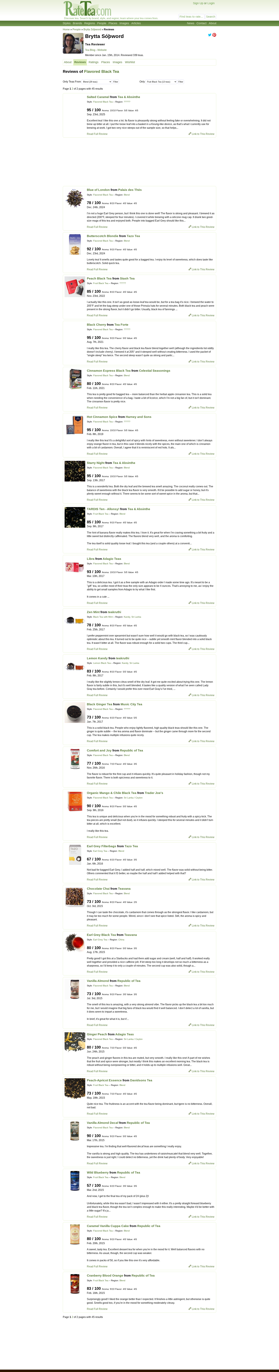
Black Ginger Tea (99, 704)
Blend (127, 194)
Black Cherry (96, 324)
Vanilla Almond (98, 981)
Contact (201, 23)
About (212, 23)
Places (112, 23)
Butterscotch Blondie (102, 236)
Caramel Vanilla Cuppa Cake (108, 1226)
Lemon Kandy (97, 658)
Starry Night (95, 463)
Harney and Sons (138, 417)
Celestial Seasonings (154, 370)
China (121, 939)
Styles (67, 23)
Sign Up (198, 3)
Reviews (80, 62)
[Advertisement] (139, 161)
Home (66, 29)
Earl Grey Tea (100, 851)
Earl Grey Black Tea (101, 935)
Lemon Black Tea (102, 663)
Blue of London (98, 190)
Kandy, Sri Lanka (132, 617)
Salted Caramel (98, 97)
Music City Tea (131, 704)
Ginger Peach (97, 1034)
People (101, 23)
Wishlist (130, 62)
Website (102, 50)
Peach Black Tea (99, 278)
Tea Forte (121, 324)
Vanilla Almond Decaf (102, 1122)
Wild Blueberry (98, 1172)
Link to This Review (203, 134)
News (190, 23)
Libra (90, 558)
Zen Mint (93, 612)
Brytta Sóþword (92, 29)
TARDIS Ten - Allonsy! (103, 509)
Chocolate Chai (98, 888)
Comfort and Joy (99, 750)
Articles (136, 23)
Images (124, 23)
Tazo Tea (133, 236)
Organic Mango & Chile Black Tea (111, 793)
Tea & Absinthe (129, 97)
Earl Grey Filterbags (101, 846)
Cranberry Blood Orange (105, 1275)
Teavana (124, 888)
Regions (89, 23)
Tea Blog (90, 50)
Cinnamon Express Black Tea (109, 370)
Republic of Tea (131, 750)
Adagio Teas (112, 558)
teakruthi (114, 612)
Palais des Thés (130, 190)
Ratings (93, 62)
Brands (77, 23)
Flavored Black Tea (101, 71)
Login (211, 3)
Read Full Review (97, 134)
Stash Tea (127, 278)
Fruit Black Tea (100, 283)
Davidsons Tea (141, 1080)
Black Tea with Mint (103, 617)
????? (127, 101)
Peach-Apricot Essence (104, 1080)
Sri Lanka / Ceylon (133, 797)
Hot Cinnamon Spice (102, 417)
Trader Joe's (154, 793)
